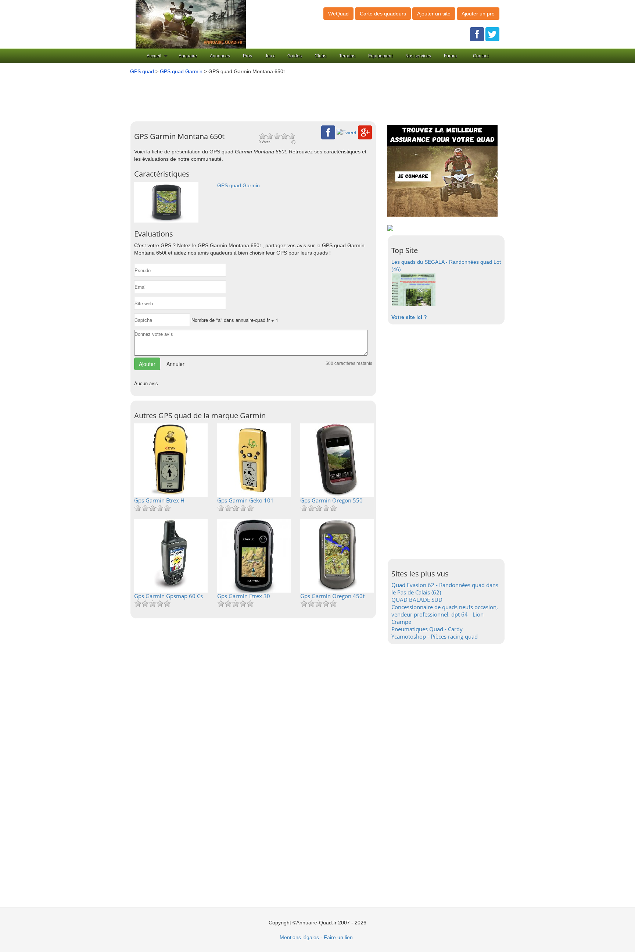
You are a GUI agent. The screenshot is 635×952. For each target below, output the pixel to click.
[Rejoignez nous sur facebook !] (477, 34)
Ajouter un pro (478, 14)
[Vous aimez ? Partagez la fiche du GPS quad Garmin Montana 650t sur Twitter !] (346, 132)
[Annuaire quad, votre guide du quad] (191, 24)
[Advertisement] (306, 95)
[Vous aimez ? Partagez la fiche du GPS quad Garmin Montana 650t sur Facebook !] (328, 132)
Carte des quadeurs (383, 14)
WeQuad (338, 14)
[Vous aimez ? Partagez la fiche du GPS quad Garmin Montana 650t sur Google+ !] (365, 132)
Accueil (154, 55)
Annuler (175, 363)
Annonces (220, 55)
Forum (450, 55)
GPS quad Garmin (181, 71)
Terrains (347, 55)
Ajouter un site (434, 14)
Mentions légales (299, 937)
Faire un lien (338, 937)
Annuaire (188, 55)
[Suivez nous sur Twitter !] (492, 34)
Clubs (320, 55)
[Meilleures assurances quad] (442, 170)
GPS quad (142, 71)
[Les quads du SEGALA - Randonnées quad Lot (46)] (413, 289)
